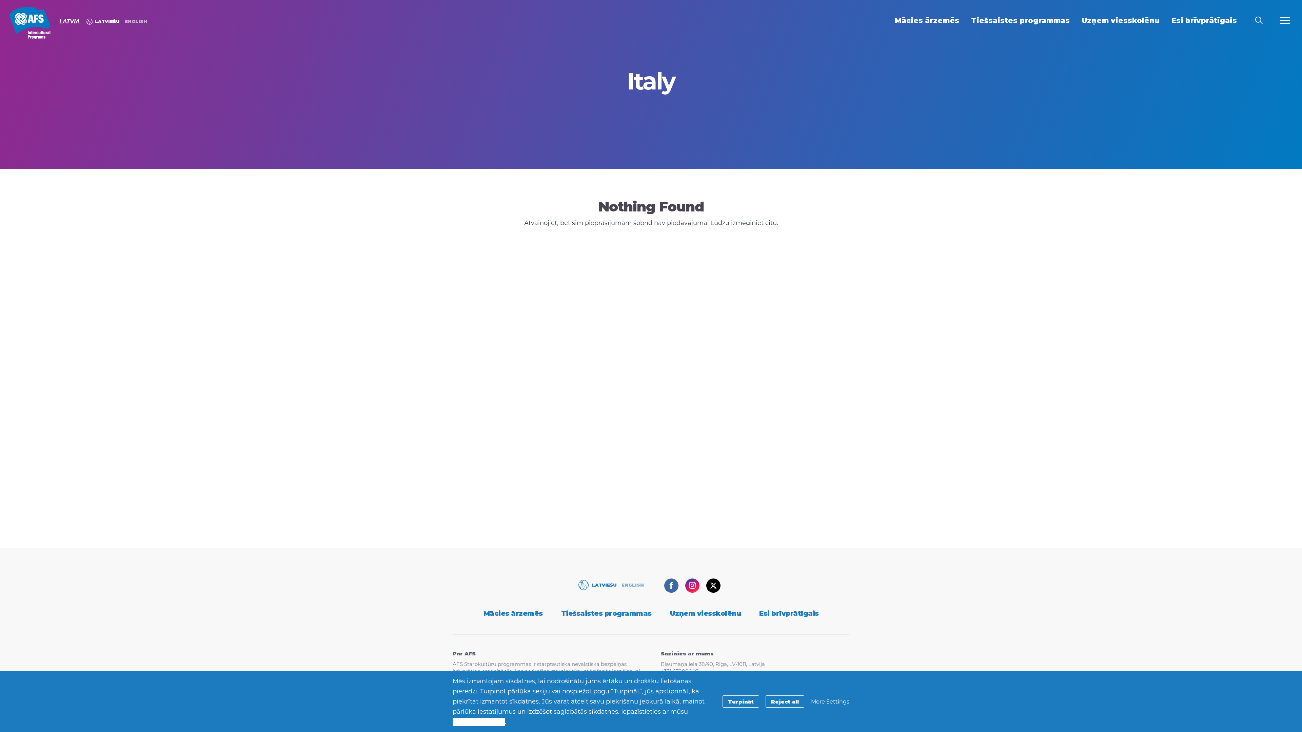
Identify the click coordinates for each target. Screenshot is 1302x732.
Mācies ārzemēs (513, 613)
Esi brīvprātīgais (789, 613)
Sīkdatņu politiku (479, 722)
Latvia (29, 23)
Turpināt (741, 701)
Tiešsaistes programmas (606, 613)
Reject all (785, 701)
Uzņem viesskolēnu (705, 613)
